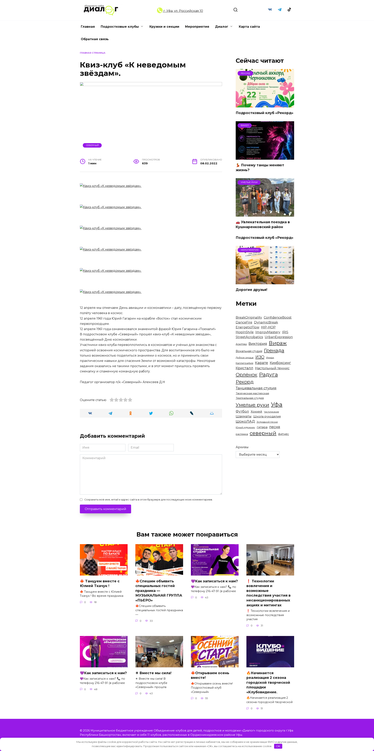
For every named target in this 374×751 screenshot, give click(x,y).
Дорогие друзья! (251, 290)
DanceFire (244, 322)
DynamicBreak (266, 322)
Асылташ (241, 344)
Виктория (258, 343)
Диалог (221, 26)
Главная (88, 26)
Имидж (270, 357)
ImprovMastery (267, 332)
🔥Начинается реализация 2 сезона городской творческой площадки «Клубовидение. (268, 682)
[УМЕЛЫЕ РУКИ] (265, 214)
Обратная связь (95, 39)
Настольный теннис (272, 368)
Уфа (276, 404)
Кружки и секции (164, 26)
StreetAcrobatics (249, 337)
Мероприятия (197, 26)
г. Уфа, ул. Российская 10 (183, 11)
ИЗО (259, 356)
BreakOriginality (249, 317)
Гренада (274, 350)
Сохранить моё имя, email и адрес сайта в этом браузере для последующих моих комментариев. (148, 499)
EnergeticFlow (247, 327)
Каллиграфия (244, 363)
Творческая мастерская (252, 393)
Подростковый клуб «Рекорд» (264, 113)
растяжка (242, 434)
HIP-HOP (268, 327)
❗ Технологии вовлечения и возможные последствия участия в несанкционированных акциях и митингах (268, 593)
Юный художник (245, 427)
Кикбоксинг (280, 363)
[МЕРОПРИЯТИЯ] (265, 282)
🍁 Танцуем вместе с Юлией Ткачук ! (100, 583)
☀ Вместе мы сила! (153, 673)
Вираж (278, 343)
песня (274, 427)
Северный (92, 145)
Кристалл (244, 368)
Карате (261, 362)
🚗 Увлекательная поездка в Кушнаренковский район (263, 224)
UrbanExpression (279, 337)
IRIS (285, 332)
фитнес (283, 434)
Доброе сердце (245, 357)
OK (278, 746)
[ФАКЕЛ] (265, 157)
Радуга (268, 374)
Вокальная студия (249, 351)
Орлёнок (246, 374)
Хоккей (256, 411)
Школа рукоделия (267, 416)
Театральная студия (250, 397)
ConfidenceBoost (278, 317)
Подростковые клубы (120, 26)
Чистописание (271, 412)
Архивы (242, 447)
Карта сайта (249, 26)
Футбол (242, 411)
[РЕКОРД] (265, 105)
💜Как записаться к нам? (214, 581)
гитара (262, 427)
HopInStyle (245, 332)
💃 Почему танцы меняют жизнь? (260, 167)
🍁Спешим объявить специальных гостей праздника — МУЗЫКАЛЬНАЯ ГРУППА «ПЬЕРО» (158, 590)
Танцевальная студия (256, 388)
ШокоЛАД (245, 421)
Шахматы (243, 416)
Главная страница (92, 52)
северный (263, 433)
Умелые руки (252, 405)
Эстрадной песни (267, 422)
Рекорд (245, 382)
